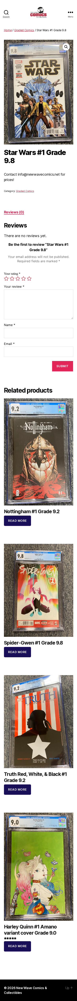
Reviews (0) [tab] (14, 212)
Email (9, 344)
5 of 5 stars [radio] (29, 278)
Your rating (12, 274)
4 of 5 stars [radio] (23, 278)
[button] (66, 46)
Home (8, 30)
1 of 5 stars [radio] (6, 278)
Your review (14, 286)
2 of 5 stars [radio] (12, 278)
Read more (17, 521)
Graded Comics (24, 30)
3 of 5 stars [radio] (17, 278)
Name (9, 325)
